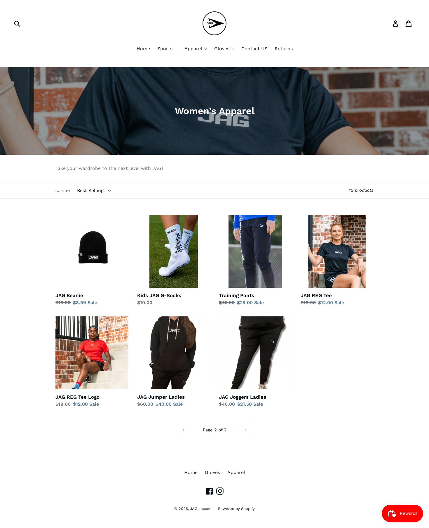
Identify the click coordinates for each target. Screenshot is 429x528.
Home (191, 472)
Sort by (62, 191)
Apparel (236, 472)
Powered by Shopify (236, 508)
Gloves (212, 472)
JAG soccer (200, 508)
